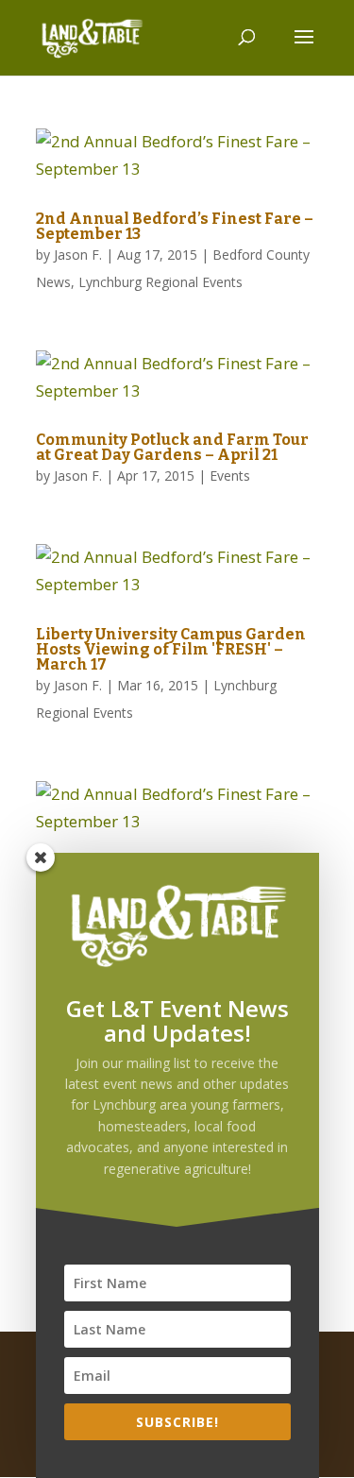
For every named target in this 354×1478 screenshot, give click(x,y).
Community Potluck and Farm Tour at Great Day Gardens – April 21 (172, 447)
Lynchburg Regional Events (160, 282)
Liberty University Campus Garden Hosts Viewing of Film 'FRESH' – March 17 (171, 649)
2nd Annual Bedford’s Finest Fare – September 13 (174, 226)
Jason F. (78, 254)
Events (230, 475)
